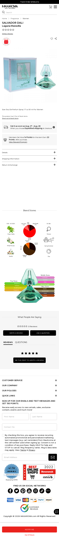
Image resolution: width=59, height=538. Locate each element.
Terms (23, 450)
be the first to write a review (29, 360)
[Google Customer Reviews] (29, 508)
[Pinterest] (22, 490)
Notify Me (29, 529)
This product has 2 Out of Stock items (14, 116)
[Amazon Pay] (48, 500)
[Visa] (18, 500)
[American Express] (10, 500)
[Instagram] (35, 490)
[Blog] (48, 490)
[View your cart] (50, 6)
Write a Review (7, 34)
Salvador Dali (12, 22)
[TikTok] (41, 490)
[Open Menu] (55, 6)
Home (4, 18)
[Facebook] (10, 490)
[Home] (10, 7)
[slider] (29, 189)
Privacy (32, 450)
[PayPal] (41, 500)
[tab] (29, 152)
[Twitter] (16, 490)
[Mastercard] (25, 500)
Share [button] (56, 38)
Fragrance (15, 18)
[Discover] (33, 500)
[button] (52, 38)
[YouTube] (29, 490)
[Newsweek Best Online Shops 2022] (39, 472)
